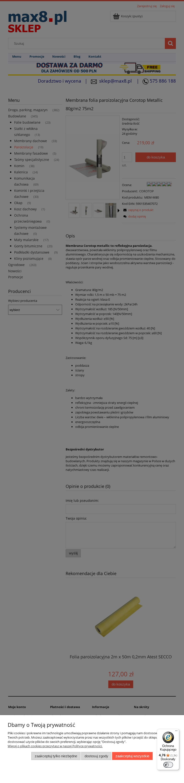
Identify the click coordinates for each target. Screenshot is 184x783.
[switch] (168, 765)
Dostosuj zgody (96, 756)
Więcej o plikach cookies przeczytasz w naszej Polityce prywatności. (55, 746)
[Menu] (176, 732)
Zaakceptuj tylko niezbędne (56, 756)
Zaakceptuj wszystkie (132, 756)
